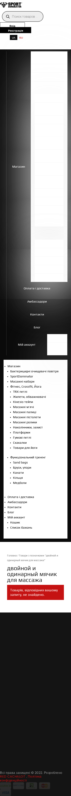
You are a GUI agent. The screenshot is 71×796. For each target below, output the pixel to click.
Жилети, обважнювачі (29, 397)
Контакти (37, 314)
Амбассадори (37, 301)
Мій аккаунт (27, 344)
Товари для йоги (25, 448)
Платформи (21, 432)
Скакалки (20, 442)
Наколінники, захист (28, 427)
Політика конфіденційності (21, 778)
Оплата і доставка (37, 288)
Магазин (18, 166)
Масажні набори (22, 381)
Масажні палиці (24, 412)
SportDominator (21, 376)
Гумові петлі (22, 437)
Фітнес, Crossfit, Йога (25, 386)
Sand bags (20, 462)
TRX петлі (20, 391)
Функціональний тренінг (28, 457)
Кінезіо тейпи (23, 402)
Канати (18, 472)
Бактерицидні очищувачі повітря (34, 371)
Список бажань (21, 527)
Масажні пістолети (27, 417)
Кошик (15, 522)
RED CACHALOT (12, 776)
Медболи (19, 483)
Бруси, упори (22, 467)
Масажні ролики (25, 422)
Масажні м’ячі (23, 407)
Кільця (18, 478)
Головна (12, 555)
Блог (37, 327)
